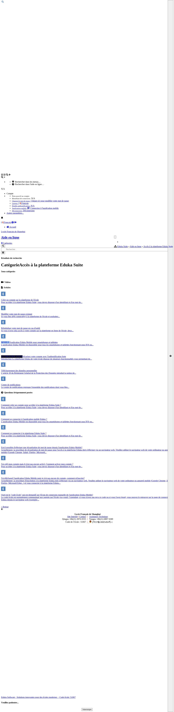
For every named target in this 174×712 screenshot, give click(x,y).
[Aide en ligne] (13, 222)
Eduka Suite (122, 246)
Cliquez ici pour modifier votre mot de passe (40, 201)
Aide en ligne (135, 246)
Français (20, 203)
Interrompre (87, 709)
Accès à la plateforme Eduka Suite (158, 246)
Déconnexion (23, 210)
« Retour (5, 507)
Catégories (7, 243)
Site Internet (72, 516)
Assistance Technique (98, 516)
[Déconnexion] (15, 222)
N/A (23, 206)
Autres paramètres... (15, 213)
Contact (82, 516)
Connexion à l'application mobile (35, 208)
